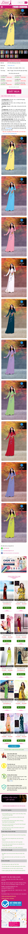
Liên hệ (16, 6)
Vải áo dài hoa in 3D (21, 602)
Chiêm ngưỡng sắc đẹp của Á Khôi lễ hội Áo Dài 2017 (13, 870)
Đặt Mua (14, 91)
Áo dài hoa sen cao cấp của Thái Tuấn (10, 864)
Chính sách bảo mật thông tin (8, 896)
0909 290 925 (6, 548)
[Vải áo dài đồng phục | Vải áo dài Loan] (14, 572)
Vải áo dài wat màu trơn (7, 668)
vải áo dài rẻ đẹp (14, 879)
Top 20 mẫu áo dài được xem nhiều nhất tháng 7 (12, 847)
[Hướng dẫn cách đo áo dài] (14, 801)
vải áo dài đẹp (9, 128)
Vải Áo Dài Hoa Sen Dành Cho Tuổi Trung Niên (12, 842)
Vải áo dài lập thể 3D (7, 602)
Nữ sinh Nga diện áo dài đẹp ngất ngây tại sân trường (13, 866)
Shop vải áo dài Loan (10, 877)
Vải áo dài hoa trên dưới (21, 635)
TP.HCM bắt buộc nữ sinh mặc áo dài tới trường (12, 868)
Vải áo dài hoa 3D (7, 635)
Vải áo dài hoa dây (21, 735)
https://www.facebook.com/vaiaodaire (11, 553)
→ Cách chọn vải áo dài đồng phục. (9, 133)
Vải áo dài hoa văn (21, 668)
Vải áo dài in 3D (11, 65)
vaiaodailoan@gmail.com (8, 550)
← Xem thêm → (14, 746)
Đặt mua (8, 607)
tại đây (11, 780)
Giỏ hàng (23, 6)
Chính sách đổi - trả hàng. (7, 898)
